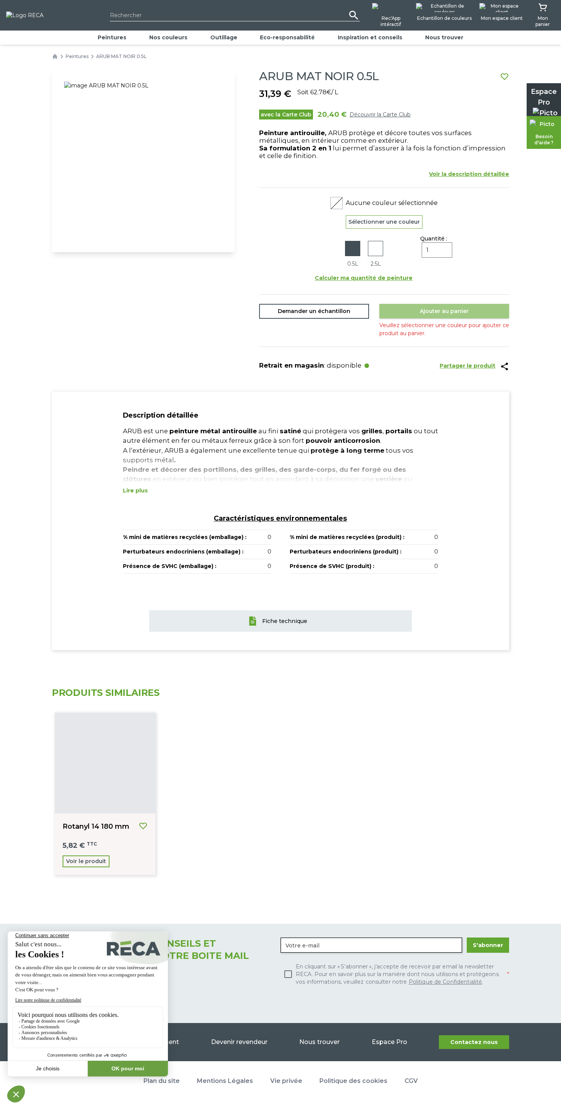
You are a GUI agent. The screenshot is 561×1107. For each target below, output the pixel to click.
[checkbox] (394, 974)
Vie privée (286, 1080)
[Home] (55, 56)
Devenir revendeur (239, 1042)
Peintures (112, 37)
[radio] (352, 254)
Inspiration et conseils (370, 37)
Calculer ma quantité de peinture (364, 277)
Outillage (223, 37)
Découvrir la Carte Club (380, 114)
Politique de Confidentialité (445, 981)
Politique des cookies (353, 1080)
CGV (411, 1080)
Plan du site (161, 1080)
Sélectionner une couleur (384, 221)
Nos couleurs (168, 37)
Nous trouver (444, 37)
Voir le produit (86, 861)
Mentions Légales (225, 1080)
